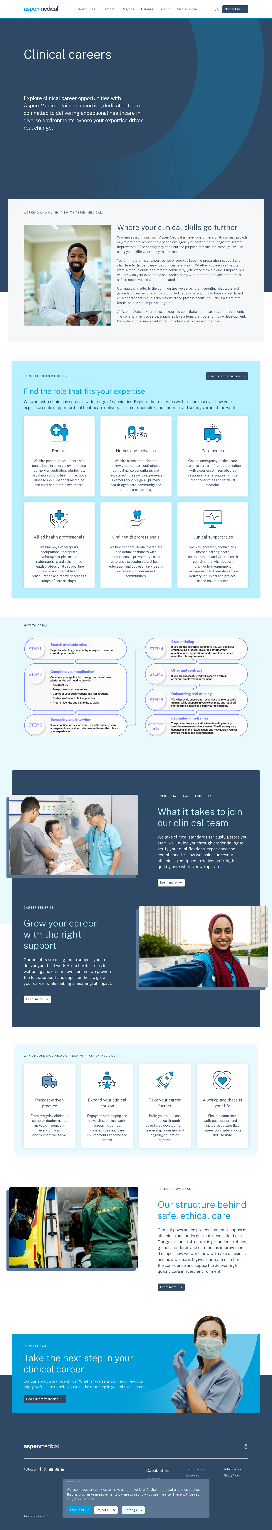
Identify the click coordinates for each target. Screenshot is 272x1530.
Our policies (192, 1475)
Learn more (168, 882)
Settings (131, 1510)
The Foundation (194, 1469)
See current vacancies (224, 376)
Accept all (76, 1510)
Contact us (232, 9)
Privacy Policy (232, 1475)
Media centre (187, 9)
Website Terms (232, 1469)
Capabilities (157, 1470)
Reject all (103, 1510)
